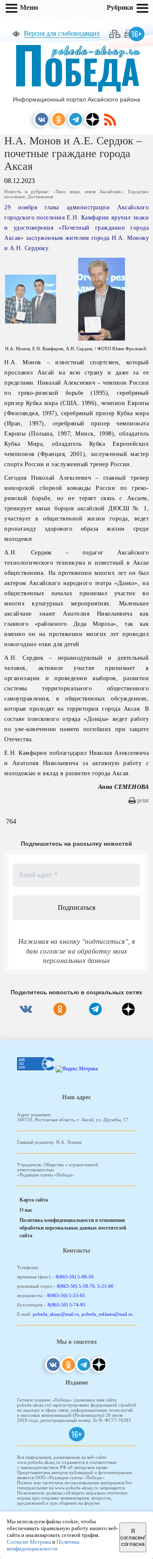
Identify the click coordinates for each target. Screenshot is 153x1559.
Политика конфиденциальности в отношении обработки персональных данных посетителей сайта (73, 1227)
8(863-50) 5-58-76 (76, 1286)
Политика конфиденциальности (43, 1545)
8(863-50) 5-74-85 (66, 1304)
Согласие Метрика (29, 1542)
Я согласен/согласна (132, 1537)
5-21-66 (105, 1286)
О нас (26, 1210)
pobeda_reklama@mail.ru (107, 1314)
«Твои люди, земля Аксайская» (88, 191)
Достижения (40, 196)
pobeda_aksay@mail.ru (56, 1314)
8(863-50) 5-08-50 (75, 1276)
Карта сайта (34, 1200)
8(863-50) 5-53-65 (66, 1295)
